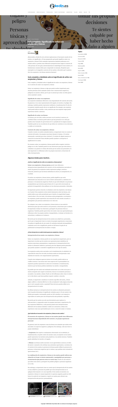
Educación (80, 59)
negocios (80, 70)
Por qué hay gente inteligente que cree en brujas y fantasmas (34, 390)
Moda (80, 12)
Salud (85, 12)
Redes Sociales (41, 12)
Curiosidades (31, 12)
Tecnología (49, 12)
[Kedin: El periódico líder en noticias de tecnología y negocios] (59, 10)
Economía (80, 56)
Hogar (79, 63)
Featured (80, 61)
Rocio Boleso (31, 53)
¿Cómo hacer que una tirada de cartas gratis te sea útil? (48, 390)
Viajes (75, 12)
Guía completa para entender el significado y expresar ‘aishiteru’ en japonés (63, 389)
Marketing (69, 12)
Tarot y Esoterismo (59, 12)
